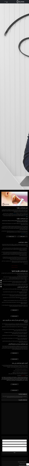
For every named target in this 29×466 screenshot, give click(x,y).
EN (5, 1)
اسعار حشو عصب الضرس (14, 265)
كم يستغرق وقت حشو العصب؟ (23, 394)
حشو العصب (14, 213)
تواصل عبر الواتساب (11, 236)
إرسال (14, 452)
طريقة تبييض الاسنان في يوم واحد (22, 461)
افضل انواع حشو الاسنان (14, 267)
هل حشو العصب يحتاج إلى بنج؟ (23, 400)
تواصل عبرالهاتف (22, 236)
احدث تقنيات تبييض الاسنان (22, 463)
